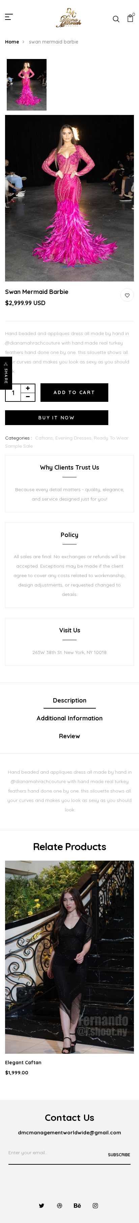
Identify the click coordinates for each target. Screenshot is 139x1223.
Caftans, (45, 438)
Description (69, 700)
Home (12, 42)
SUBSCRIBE (119, 1154)
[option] (26, 85)
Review (69, 736)
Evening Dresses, (74, 438)
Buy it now (56, 418)
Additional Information (70, 718)
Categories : (18, 438)
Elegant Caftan (23, 1063)
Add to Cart (74, 392)
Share (6, 376)
